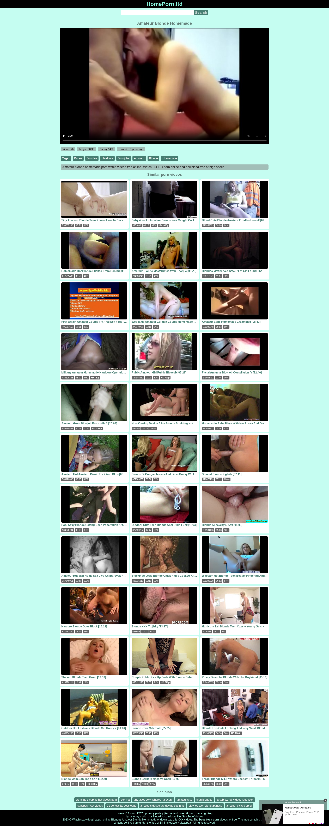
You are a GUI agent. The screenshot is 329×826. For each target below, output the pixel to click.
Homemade (170, 158)
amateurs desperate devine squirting (162, 805)
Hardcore (107, 158)
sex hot (125, 799)
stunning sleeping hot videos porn (96, 799)
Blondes (92, 158)
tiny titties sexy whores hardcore (153, 799)
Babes (78, 158)
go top (208, 813)
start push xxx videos (90, 805)
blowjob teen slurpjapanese (205, 805)
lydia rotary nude (136, 816)
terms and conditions (179, 813)
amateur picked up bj (239, 805)
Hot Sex (182, 816)
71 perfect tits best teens (121, 805)
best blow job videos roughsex (234, 799)
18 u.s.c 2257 (134, 813)
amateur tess (184, 799)
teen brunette (204, 799)
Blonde (153, 158)
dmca (198, 813)
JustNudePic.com (159, 816)
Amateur (139, 158)
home (120, 813)
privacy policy (154, 813)
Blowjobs (123, 158)
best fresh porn (209, 819)
